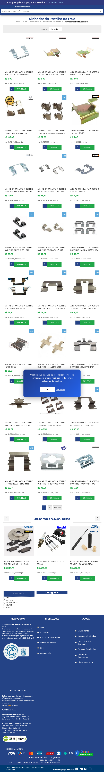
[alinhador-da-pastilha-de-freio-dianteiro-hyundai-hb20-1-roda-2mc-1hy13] (84, 227)
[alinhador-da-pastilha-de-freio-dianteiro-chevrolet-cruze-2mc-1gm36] (19, 227)
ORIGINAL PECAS (12, 602)
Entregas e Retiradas (87, 636)
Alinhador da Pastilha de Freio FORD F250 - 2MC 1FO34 (19, 307)
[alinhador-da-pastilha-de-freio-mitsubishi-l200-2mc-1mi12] (19, 461)
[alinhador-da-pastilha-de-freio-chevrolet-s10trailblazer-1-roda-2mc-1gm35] (52, 403)
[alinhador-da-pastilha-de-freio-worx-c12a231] (84, 111)
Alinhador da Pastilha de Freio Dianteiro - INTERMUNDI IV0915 (52, 482)
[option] (19, 553)
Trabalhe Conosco (48, 642)
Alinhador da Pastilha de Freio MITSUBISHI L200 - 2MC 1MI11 (84, 424)
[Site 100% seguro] (84, 755)
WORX (8, 607)
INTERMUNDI (10, 600)
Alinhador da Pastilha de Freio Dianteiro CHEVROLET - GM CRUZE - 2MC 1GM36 (19, 250)
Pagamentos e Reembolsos (84, 642)
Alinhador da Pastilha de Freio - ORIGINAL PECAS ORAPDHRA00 (19, 190)
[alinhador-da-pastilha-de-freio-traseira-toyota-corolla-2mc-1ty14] (84, 286)
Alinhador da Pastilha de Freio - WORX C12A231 (84, 132)
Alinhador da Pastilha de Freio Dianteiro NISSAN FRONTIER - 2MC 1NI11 (84, 367)
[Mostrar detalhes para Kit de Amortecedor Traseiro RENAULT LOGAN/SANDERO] (85, 541)
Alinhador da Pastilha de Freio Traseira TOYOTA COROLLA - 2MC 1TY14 (84, 308)
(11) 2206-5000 (10, 710)
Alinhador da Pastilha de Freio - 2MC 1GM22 (19, 365)
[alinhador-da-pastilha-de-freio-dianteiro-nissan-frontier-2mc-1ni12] (52, 344)
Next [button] (97, 518)
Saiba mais (60, 389)
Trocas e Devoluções (87, 649)
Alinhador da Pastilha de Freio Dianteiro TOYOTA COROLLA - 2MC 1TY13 (52, 308)
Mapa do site (45, 653)
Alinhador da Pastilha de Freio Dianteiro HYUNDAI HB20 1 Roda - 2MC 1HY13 (84, 250)
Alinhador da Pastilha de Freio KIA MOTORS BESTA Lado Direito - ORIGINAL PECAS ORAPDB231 (52, 75)
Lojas (42, 627)
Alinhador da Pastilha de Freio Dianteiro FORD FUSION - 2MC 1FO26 (19, 425)
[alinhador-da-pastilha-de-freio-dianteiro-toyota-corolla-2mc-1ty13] (52, 286)
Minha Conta (83, 631)
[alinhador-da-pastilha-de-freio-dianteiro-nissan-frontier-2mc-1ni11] (84, 344)
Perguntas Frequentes (83, 655)
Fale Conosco (18, 690)
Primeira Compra (85, 662)
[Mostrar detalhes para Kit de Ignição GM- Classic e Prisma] (52, 541)
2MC (7, 598)
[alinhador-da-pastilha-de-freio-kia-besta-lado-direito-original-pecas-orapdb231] (52, 52)
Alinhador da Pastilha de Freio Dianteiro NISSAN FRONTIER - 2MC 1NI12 (52, 367)
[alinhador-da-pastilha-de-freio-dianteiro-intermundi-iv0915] (52, 461)
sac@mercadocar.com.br (14, 714)
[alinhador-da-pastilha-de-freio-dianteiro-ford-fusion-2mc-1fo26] (19, 403)
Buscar (100, 11)
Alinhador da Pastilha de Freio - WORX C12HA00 (84, 190)
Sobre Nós (44, 632)
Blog (42, 648)
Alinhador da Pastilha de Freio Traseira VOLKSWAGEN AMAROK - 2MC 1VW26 (52, 133)
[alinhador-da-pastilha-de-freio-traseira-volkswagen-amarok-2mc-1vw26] (52, 111)
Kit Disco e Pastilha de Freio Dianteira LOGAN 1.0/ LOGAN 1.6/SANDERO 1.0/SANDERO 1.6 (17, 564)
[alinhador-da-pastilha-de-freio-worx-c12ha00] (84, 169)
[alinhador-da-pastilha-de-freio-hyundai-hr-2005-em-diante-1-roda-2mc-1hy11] (52, 169)
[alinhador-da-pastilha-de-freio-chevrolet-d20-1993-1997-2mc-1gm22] (19, 344)
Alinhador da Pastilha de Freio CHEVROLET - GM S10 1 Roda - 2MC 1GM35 (52, 425)
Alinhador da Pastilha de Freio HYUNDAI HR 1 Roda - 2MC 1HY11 (52, 190)
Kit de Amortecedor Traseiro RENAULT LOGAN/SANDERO (84, 562)
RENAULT (9, 605)
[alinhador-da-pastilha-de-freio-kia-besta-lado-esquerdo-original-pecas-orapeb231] (84, 52)
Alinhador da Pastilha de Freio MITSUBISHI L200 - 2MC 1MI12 (19, 482)
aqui (9, 705)
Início (18, 22)
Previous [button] (6, 518)
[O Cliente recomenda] (18, 652)
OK (47, 389)
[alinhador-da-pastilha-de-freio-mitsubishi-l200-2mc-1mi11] (84, 403)
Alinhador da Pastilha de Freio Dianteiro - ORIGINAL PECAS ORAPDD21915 (84, 484)
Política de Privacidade (50, 637)
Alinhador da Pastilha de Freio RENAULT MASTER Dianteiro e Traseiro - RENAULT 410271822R (19, 133)
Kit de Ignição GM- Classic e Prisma (50, 562)
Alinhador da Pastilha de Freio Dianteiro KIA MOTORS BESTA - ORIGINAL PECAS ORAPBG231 (19, 75)
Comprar (21, 89)
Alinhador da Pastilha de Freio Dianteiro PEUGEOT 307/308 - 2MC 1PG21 (52, 250)
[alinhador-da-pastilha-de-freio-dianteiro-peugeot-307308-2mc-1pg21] (52, 227)
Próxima (57, 508)
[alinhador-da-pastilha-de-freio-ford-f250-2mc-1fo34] (19, 286)
